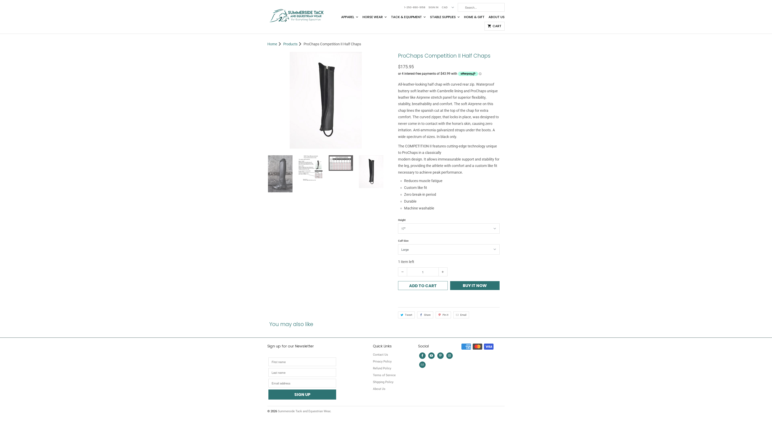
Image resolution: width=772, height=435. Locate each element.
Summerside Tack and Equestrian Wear (304, 411)
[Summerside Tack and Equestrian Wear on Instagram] (449, 355)
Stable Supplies (443, 17)
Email (463, 314)
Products (290, 44)
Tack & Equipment (407, 17)
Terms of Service (384, 375)
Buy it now (475, 285)
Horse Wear (373, 17)
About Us (497, 17)
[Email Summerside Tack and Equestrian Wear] (422, 364)
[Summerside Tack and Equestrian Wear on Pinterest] (440, 355)
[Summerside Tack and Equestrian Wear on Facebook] (422, 355)
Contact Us (380, 354)
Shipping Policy (383, 382)
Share (427, 314)
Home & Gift (474, 17)
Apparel (348, 17)
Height (402, 220)
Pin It (445, 314)
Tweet (408, 314)
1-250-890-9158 (414, 7)
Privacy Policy (382, 361)
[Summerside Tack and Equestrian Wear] (297, 14)
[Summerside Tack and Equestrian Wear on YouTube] (431, 355)
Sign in (433, 7)
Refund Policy (382, 368)
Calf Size (403, 240)
